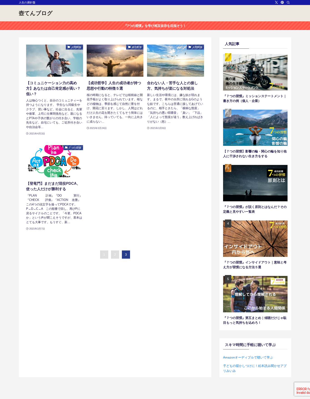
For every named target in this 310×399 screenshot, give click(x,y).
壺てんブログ (36, 13)
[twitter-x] (276, 2)
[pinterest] (282, 2)
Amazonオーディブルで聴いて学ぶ (248, 357)
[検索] (288, 2)
